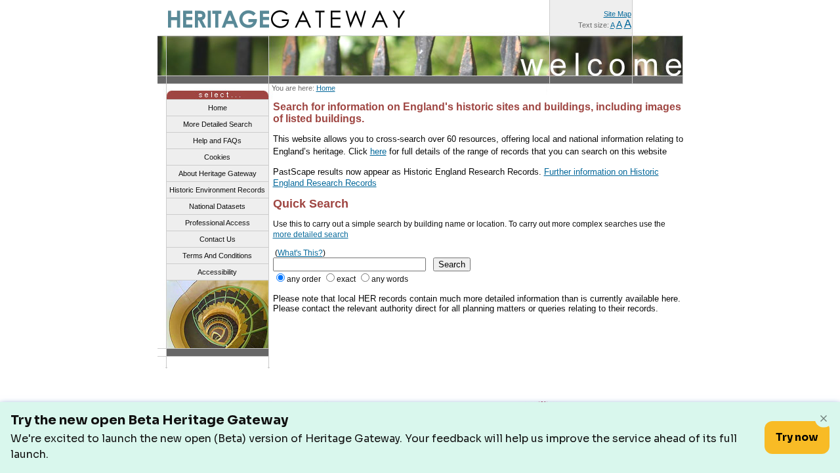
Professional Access (217, 223)
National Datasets (217, 206)
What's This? (300, 253)
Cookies (217, 157)
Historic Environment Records (217, 190)
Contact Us (218, 239)
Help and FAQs (217, 141)
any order (304, 279)
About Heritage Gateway (217, 173)
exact (346, 279)
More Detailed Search (217, 124)
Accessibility (217, 272)
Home (325, 88)
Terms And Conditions (217, 255)
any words (389, 279)
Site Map (617, 14)
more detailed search (310, 234)
